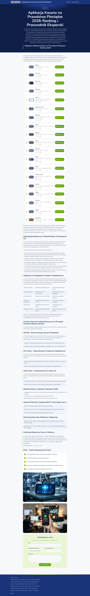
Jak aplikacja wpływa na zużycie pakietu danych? (37, 458)
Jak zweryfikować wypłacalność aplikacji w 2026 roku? (38, 469)
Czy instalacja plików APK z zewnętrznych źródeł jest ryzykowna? (41, 454)
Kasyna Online (75, 2)
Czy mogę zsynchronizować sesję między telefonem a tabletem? (41, 461)
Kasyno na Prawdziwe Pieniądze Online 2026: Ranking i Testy (24, 584)
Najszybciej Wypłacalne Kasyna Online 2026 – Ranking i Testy (24, 588)
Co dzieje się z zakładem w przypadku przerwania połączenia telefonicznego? (44, 465)
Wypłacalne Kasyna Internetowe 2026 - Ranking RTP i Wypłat (24, 590)
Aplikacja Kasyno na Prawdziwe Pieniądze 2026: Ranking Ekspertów (25, 579)
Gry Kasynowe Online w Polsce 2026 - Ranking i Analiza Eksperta (25, 582)
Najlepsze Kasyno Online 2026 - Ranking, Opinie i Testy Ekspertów (25, 586)
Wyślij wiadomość (45, 564)
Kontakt (68, 2)
